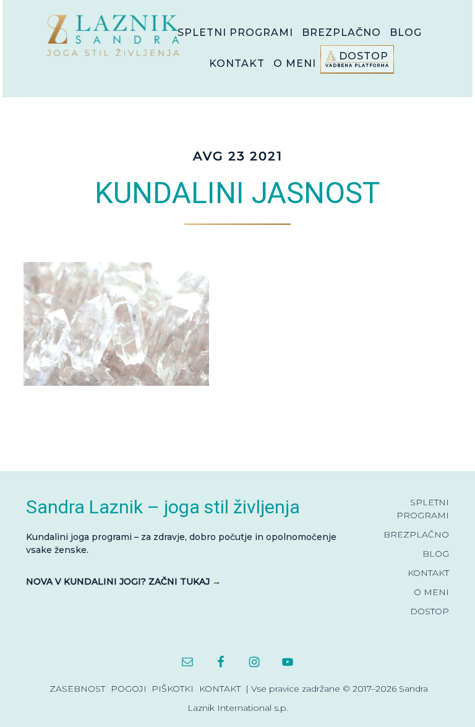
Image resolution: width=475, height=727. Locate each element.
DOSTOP (429, 611)
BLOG (435, 553)
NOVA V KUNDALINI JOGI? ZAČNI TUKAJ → (123, 581)
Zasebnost (77, 688)
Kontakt (220, 688)
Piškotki (173, 688)
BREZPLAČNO (416, 534)
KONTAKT (428, 572)
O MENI (431, 592)
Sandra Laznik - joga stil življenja (116, 35)
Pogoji (129, 688)
